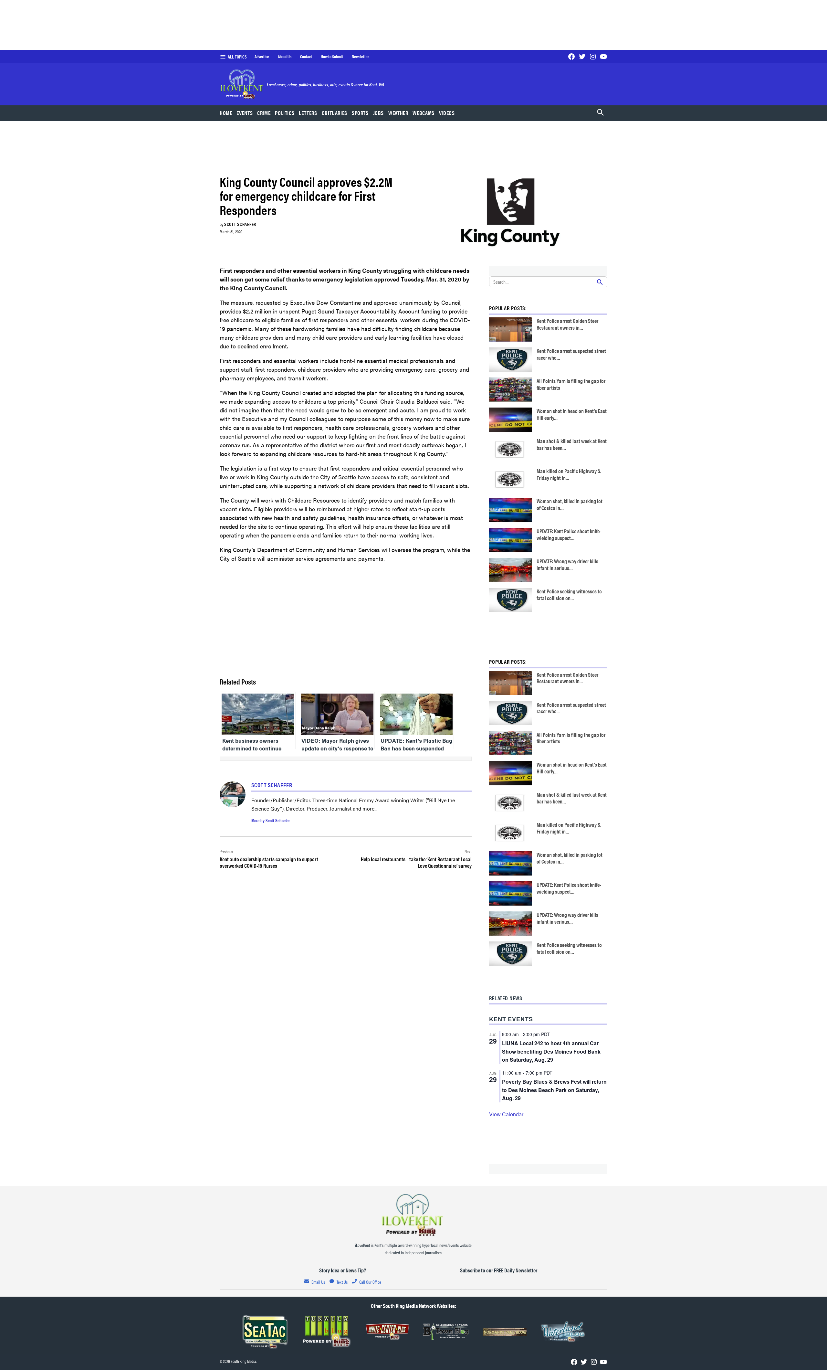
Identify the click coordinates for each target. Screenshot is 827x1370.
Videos (447, 113)
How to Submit (332, 56)
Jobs (378, 113)
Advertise (262, 56)
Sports (360, 113)
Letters (308, 113)
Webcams (423, 113)
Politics (284, 113)
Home (226, 113)
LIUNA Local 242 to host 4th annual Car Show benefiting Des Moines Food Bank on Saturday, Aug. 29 (551, 1051)
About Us (284, 56)
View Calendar (506, 1114)
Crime (263, 113)
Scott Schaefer (240, 224)
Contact (306, 56)
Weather (398, 113)
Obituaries (334, 113)
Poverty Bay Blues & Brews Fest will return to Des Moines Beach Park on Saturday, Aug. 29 (554, 1090)
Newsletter (360, 56)
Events (244, 113)
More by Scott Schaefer (270, 820)
